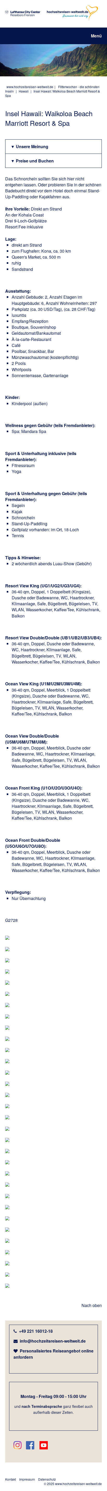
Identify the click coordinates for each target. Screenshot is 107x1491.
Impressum (27, 1479)
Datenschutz (47, 1479)
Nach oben (92, 1305)
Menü (96, 36)
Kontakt (10, 1479)
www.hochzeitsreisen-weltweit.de (29, 86)
